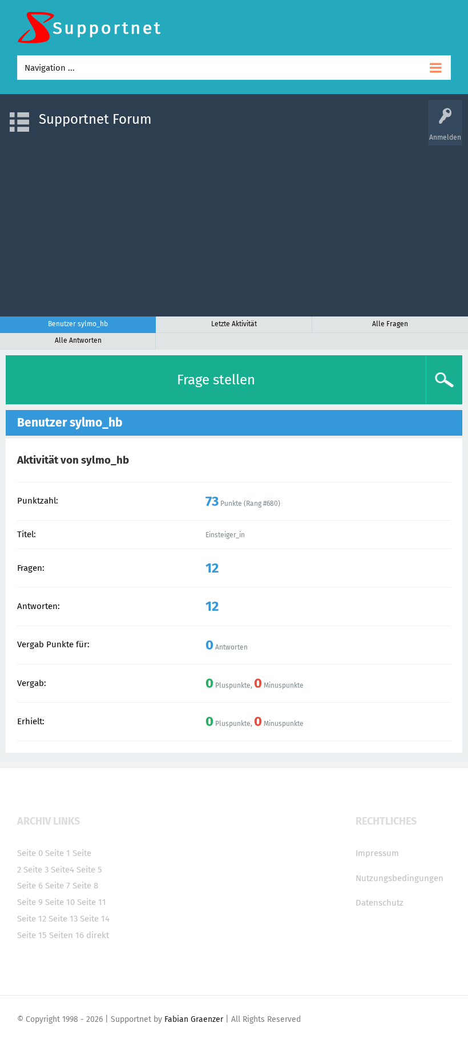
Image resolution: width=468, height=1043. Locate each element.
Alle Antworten (78, 340)
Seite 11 (91, 902)
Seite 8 (85, 885)
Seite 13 (63, 919)
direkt (97, 935)
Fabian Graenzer (193, 1019)
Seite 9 (30, 902)
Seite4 (62, 870)
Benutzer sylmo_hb (78, 324)
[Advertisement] (234, 225)
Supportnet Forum (95, 119)
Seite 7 (57, 885)
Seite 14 (95, 919)
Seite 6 (30, 885)
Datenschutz (380, 903)
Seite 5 (89, 870)
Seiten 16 (66, 935)
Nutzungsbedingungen (399, 878)
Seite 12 (31, 919)
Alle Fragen (390, 324)
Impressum (377, 853)
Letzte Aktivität (234, 324)
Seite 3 (36, 870)
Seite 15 (32, 935)
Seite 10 (60, 902)
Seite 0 (30, 853)
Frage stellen (216, 380)
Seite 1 (57, 853)
